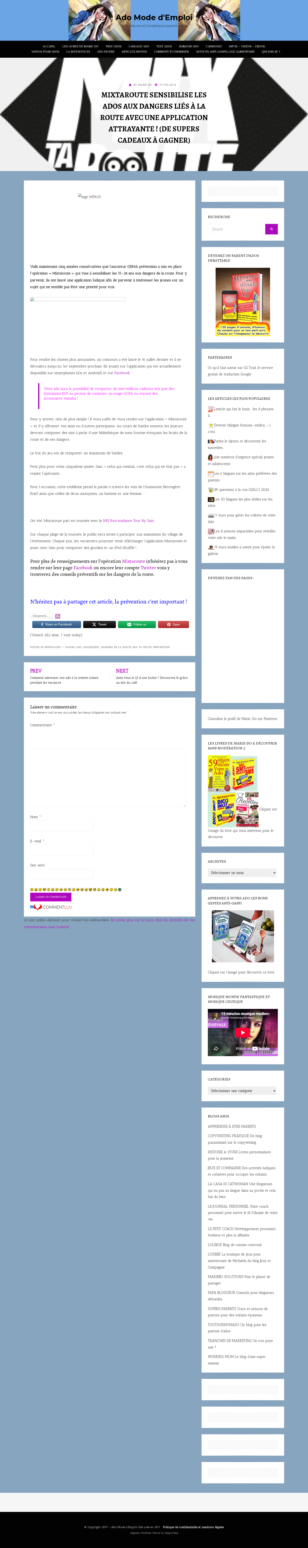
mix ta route (142, 647)
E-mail (37, 841)
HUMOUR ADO (189, 46)
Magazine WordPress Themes (145, 1532)
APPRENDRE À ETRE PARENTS (232, 1126)
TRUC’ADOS (114, 46)
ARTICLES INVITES (134, 51)
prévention (161, 647)
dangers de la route (116, 647)
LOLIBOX (215, 1245)
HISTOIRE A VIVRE (223, 1152)
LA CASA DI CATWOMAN (228, 1184)
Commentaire (42, 725)
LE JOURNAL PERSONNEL (228, 1206)
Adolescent (91, 647)
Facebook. (122, 373)
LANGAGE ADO (139, 46)
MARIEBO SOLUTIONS (225, 1277)
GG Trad (250, 368)
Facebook (82, 567)
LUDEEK (214, 1254)
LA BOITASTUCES (78, 51)
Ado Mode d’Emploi (124, 1527)
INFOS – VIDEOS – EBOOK (247, 46)
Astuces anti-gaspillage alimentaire (225, 51)
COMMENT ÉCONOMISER (171, 51)
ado (79, 647)
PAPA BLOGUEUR (221, 1293)
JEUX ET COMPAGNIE (224, 1168)
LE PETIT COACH (220, 1229)
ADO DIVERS (105, 51)
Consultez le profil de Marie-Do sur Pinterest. (243, 719)
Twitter (148, 567)
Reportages (53, 647)
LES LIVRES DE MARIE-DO (80, 46)
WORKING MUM (221, 1357)
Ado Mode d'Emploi (154, 17)
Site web (37, 865)
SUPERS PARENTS (222, 1309)
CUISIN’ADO (214, 46)
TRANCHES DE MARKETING (230, 1341)
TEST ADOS (164, 46)
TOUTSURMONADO (223, 1325)
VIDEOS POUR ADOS (45, 51)
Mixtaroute (133, 561)
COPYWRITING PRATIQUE (228, 1136)
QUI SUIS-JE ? (271, 51)
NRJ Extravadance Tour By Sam (128, 520)
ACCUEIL (49, 46)
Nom (35, 817)
